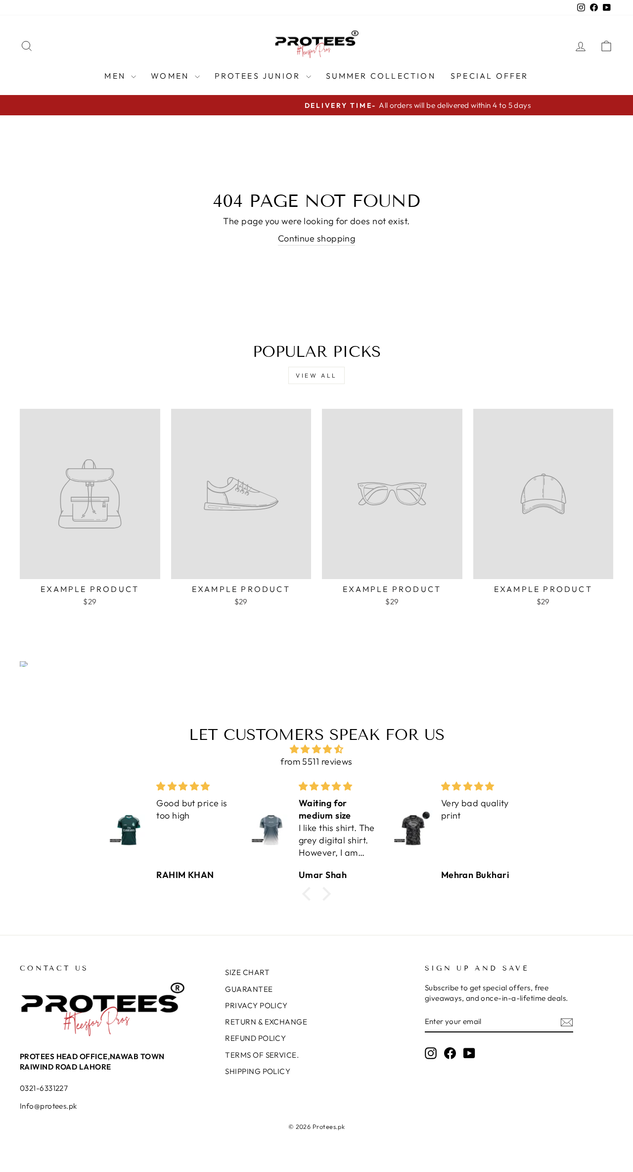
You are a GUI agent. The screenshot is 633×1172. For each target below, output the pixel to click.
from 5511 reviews (316, 761)
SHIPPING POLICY (257, 1071)
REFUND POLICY (255, 1038)
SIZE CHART (247, 972)
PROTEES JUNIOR (259, 76)
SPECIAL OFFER (490, 76)
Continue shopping (317, 238)
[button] (309, 894)
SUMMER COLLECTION (381, 76)
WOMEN (171, 76)
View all (316, 375)
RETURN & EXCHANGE (266, 1021)
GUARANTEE (248, 989)
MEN (116, 76)
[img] (316, 749)
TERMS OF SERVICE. (262, 1055)
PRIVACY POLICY (256, 1005)
